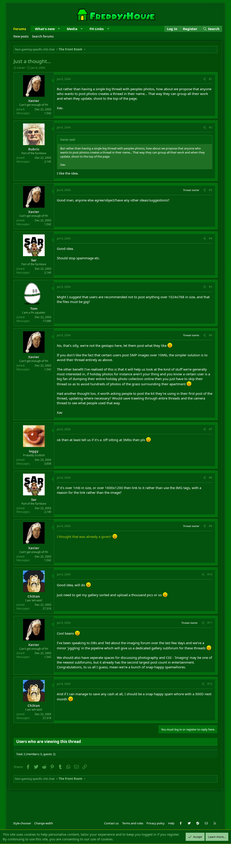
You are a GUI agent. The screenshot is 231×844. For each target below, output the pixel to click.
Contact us (111, 823)
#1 (210, 79)
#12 (209, 684)
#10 (209, 574)
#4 (210, 238)
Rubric (33, 149)
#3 (210, 190)
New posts (20, 36)
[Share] (204, 79)
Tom (33, 308)
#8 (210, 478)
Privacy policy (155, 823)
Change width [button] (43, 823)
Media (72, 28)
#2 (210, 127)
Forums (19, 28)
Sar (34, 260)
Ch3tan (34, 596)
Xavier (21, 68)
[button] (58, 29)
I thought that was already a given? (84, 536)
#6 (210, 335)
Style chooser (22, 823)
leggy (34, 451)
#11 (209, 623)
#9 (210, 526)
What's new (45, 28)
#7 (210, 429)
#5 (210, 287)
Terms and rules (132, 823)
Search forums (42, 36)
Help (171, 823)
